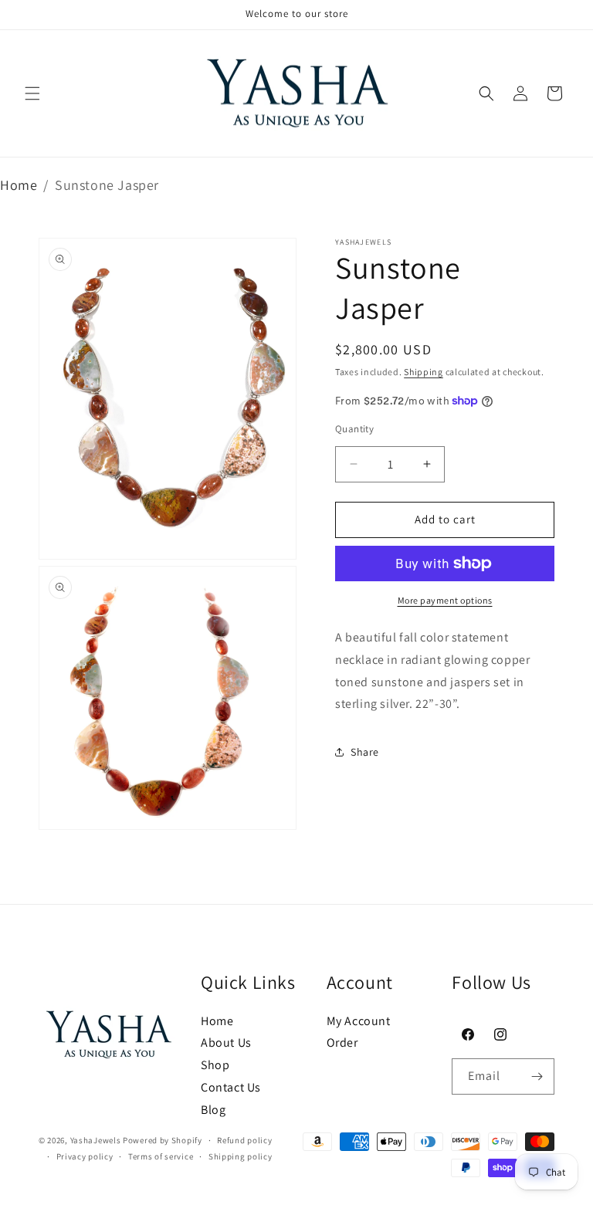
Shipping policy (240, 1156)
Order (342, 1042)
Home (18, 185)
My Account (359, 1021)
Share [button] (365, 752)
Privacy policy (85, 1156)
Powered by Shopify (162, 1140)
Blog (213, 1110)
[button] (32, 93)
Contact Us (231, 1087)
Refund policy (244, 1140)
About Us (226, 1042)
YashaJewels (95, 1140)
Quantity (354, 428)
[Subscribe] (537, 1076)
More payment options (445, 600)
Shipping (423, 371)
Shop (215, 1065)
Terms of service (160, 1156)
